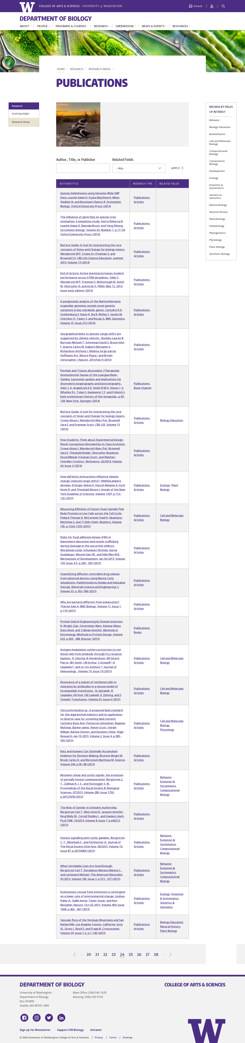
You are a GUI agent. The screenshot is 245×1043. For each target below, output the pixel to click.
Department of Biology (56, 18)
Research (101, 26)
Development (217, 171)
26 (139, 954)
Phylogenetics (217, 232)
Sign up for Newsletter (35, 1030)
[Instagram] (36, 1017)
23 (114, 954)
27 (148, 954)
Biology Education (219, 127)
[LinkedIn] (61, 1017)
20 (89, 954)
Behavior (214, 120)
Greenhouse (125, 26)
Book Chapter (143, 388)
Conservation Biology (217, 162)
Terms (112, 1037)
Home (61, 69)
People (42, 26)
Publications (142, 197)
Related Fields (123, 159)
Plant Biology (217, 246)
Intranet (96, 1030)
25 (131, 954)
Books (138, 632)
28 (156, 954)
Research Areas (99, 69)
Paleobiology (216, 225)
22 (105, 954)
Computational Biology (218, 152)
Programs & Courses (71, 26)
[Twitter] (49, 1017)
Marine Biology (218, 205)
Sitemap (127, 1037)
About (24, 26)
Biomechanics (217, 134)
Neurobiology (217, 218)
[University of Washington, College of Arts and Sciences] (71, 7)
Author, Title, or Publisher (75, 159)
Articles (139, 202)
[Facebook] (24, 1017)
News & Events (153, 26)
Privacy (99, 1037)
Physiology (215, 239)
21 (97, 954)
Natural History (218, 211)
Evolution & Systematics (216, 186)
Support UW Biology (70, 1030)
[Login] (211, 6)
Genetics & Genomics (215, 196)
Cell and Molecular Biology (220, 142)
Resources (180, 26)
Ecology (213, 178)
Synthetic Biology (219, 253)
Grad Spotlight (20, 113)
